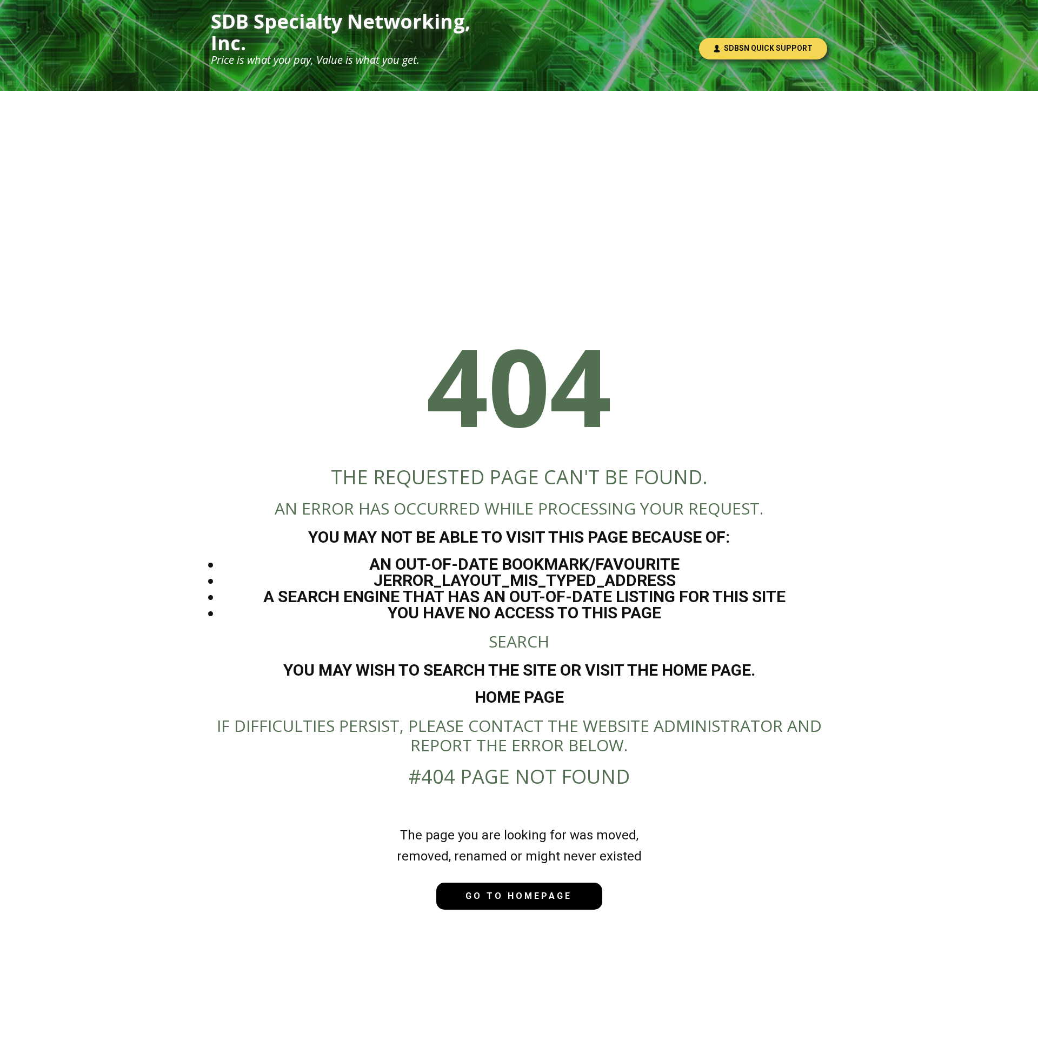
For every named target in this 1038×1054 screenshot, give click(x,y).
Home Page (519, 697)
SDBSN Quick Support (767, 48)
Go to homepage (518, 896)
